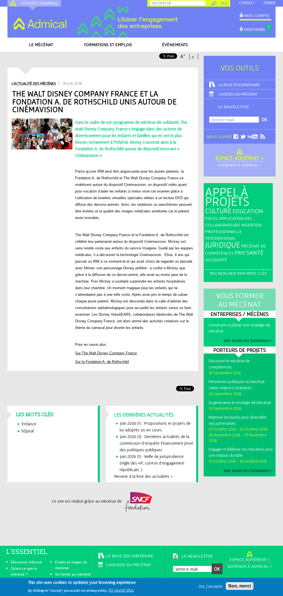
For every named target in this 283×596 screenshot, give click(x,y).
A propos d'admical (39, 3)
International (220, 238)
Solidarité (216, 259)
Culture (218, 211)
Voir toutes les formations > (248, 340)
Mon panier (254, 29)
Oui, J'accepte (210, 586)
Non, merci (239, 586)
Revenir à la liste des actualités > (143, 476)
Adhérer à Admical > (240, 164)
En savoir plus (121, 589)
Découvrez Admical (26, 562)
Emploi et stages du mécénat (71, 565)
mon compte (257, 15)
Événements (175, 44)
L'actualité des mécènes (34, 83)
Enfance (29, 423)
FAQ (224, 3)
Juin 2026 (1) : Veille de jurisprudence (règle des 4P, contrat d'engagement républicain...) (152, 463)
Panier (270, 2)
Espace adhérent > (240, 158)
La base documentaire (239, 84)
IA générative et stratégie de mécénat (240, 402)
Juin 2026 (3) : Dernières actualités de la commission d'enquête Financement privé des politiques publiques (156, 443)
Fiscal (211, 218)
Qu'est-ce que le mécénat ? (24, 571)
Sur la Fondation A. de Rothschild (102, 362)
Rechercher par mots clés (238, 273)
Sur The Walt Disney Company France (106, 353)
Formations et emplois (108, 44)
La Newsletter (233, 106)
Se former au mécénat (73, 574)
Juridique (222, 244)
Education (248, 211)
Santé (254, 252)
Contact (247, 2)
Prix (240, 253)
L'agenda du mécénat (237, 94)
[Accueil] (40, 24)
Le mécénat (41, 44)
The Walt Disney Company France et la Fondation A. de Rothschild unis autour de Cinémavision (94, 101)
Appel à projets (227, 196)
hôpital (28, 430)
